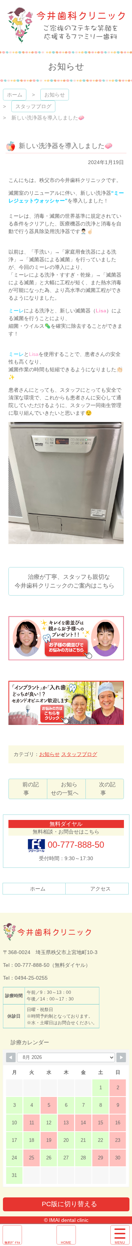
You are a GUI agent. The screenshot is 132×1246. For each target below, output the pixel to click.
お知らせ (54, 95)
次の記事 (107, 788)
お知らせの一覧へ (64, 788)
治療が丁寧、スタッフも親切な (64, 581)
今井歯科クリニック (66, 25)
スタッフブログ (33, 106)
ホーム (14, 95)
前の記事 (30, 788)
